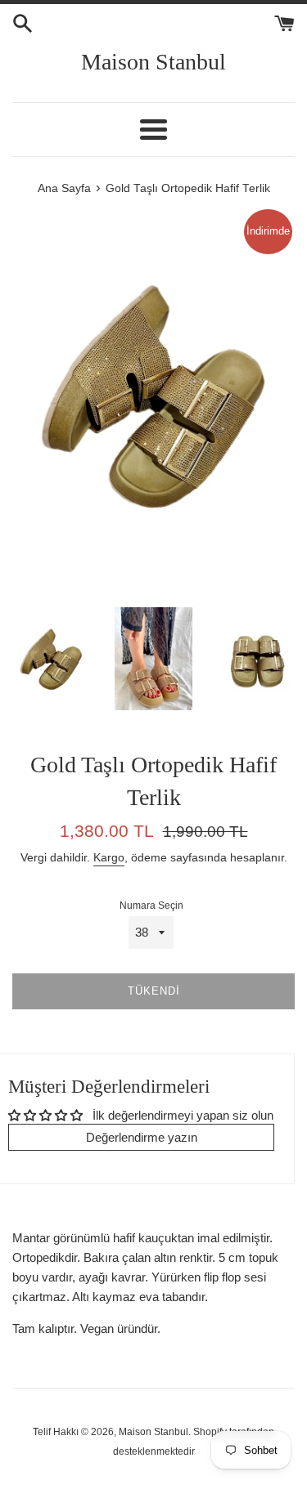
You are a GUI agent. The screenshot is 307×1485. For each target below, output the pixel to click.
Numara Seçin (151, 905)
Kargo (108, 857)
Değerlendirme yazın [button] (141, 1137)
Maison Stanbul (153, 61)
